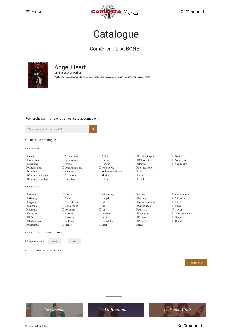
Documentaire (72, 160)
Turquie (179, 217)
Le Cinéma (54, 309)
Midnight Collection (112, 171)
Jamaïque (106, 213)
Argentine (33, 202)
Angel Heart (70, 67)
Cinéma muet (35, 167)
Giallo (105, 156)
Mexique (142, 198)
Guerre (105, 160)
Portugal (142, 220)
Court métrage (72, 156)
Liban (104, 224)
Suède (178, 202)
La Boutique (115, 309)
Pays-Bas (143, 209)
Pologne (142, 217)
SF (139, 171)
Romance (143, 163)
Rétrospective (145, 160)
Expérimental (71, 175)
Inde (104, 202)
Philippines (143, 213)
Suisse (178, 205)
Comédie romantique (38, 179)
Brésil (31, 217)
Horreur (106, 163)
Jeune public (108, 167)
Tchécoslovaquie (183, 213)
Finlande (69, 220)
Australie (32, 205)
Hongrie (106, 198)
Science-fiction (145, 167)
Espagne (69, 213)
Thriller (142, 179)
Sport (141, 175)
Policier (105, 179)
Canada (68, 194)
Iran (104, 205)
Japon (104, 217)
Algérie (32, 194)
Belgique (32, 209)
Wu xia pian (181, 160)
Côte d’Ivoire (71, 205)
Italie (104, 209)
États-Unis (70, 217)
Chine (68, 198)
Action (31, 156)
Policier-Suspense (147, 156)
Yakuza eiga (181, 163)
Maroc (141, 194)
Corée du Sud (72, 202)
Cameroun (33, 224)
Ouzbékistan (144, 205)
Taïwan (178, 209)
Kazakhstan (107, 220)
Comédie (32, 171)
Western (179, 156)
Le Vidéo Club (177, 309)
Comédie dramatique (38, 175)
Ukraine (179, 220)
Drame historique (73, 167)
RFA (140, 224)
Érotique (69, 171)
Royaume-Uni (182, 194)
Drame (68, 163)
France (68, 224)
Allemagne (33, 198)
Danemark (70, 209)
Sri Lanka (180, 198)
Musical (106, 175)
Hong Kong (108, 194)
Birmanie (32, 213)
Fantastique (70, 179)
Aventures (33, 163)
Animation (33, 160)
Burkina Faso (35, 220)
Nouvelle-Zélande (147, 202)
